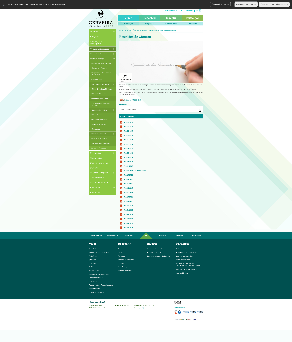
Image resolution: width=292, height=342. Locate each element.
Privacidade (129, 235)
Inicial (121, 30)
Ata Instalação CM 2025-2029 (131, 100)
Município (128, 30)
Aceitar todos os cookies (246, 4)
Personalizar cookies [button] (220, 4)
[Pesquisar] (200, 111)
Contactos (162, 235)
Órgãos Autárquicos (139, 30)
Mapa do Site (196, 235)
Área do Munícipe (96, 235)
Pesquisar (123, 104)
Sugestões (179, 235)
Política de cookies (57, 4)
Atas (124, 116)
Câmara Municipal (153, 30)
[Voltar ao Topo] (146, 235)
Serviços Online (112, 235)
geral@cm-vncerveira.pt (147, 308)
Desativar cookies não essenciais (274, 4)
